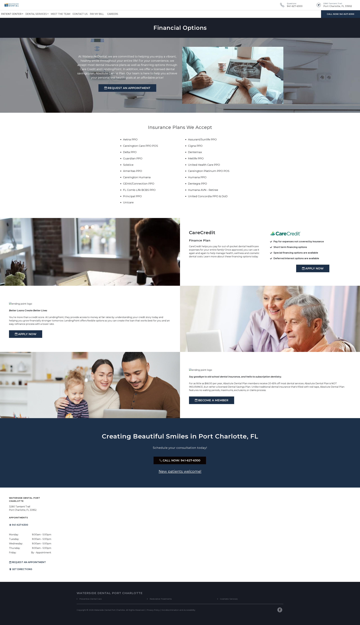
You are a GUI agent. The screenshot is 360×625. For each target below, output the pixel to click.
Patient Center (11, 14)
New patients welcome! (180, 471)
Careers (112, 14)
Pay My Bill (97, 14)
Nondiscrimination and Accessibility (178, 610)
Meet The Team (60, 14)
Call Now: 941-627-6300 (340, 14)
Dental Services (36, 14)
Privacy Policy (153, 610)
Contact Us (80, 14)
